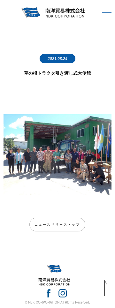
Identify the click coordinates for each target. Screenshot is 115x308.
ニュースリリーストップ (57, 224)
